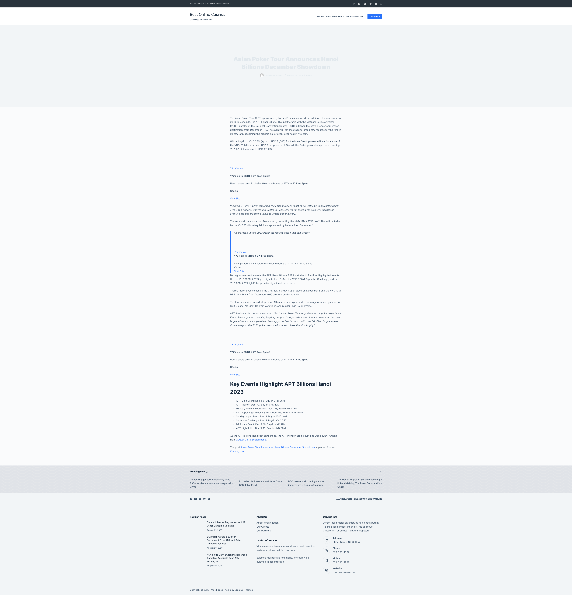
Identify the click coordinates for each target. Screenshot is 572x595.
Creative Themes (244, 589)
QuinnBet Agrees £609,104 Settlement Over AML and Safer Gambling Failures (224, 540)
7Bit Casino (236, 168)
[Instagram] (365, 4)
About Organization (268, 522)
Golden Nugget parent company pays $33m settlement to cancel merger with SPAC (211, 483)
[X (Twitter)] (359, 4)
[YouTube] (376, 4)
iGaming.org (237, 451)
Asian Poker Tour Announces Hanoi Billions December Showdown (278, 447)
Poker (309, 75)
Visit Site (235, 198)
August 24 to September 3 (251, 439)
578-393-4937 (341, 552)
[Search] (381, 4)
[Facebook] (354, 4)
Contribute (375, 16)
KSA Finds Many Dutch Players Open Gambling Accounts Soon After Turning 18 (227, 558)
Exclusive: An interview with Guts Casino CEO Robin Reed (261, 483)
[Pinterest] (371, 4)
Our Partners (264, 530)
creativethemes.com (344, 572)
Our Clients (263, 526)
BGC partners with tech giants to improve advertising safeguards (306, 483)
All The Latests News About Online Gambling (210, 4)
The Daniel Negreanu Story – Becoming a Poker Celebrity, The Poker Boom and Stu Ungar (359, 483)
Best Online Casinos (207, 14)
